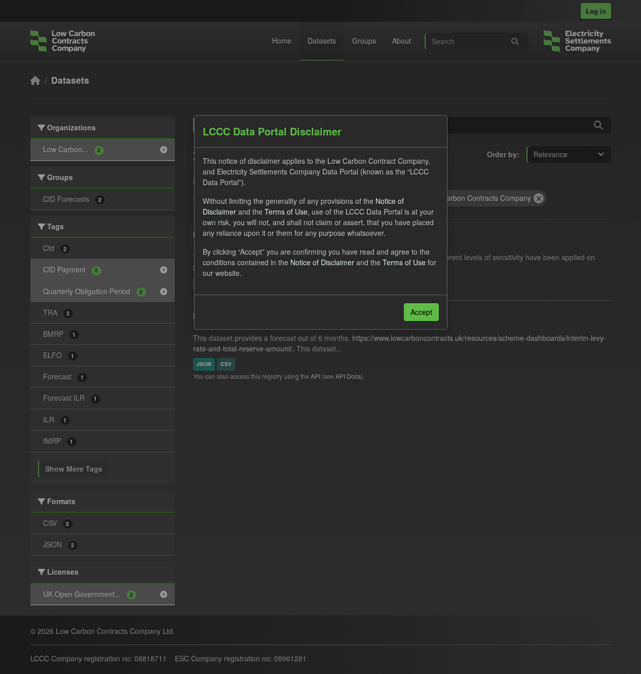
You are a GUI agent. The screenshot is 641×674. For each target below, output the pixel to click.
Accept (421, 312)
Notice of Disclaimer (322, 262)
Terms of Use (286, 211)
